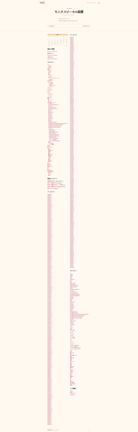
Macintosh (49, 76)
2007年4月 (49, 389)
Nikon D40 (49, 109)
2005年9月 (49, 413)
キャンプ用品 (50, 82)
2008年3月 (49, 375)
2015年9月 (49, 278)
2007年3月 (49, 390)
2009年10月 (49, 353)
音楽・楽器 (70, 8)
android (49, 70)
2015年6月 (49, 280)
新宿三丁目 (50, 154)
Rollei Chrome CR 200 (52, 137)
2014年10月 (49, 290)
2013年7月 (49, 304)
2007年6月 (49, 387)
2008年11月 (49, 365)
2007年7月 (49, 385)
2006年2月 (49, 406)
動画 (49, 141)
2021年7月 (49, 250)
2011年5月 (49, 329)
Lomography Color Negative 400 (53, 134)
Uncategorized (49, 80)
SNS (90, 2)
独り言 (48, 165)
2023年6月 (49, 241)
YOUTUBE (51, 143)
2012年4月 (49, 323)
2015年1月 (49, 286)
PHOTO (93, 2)
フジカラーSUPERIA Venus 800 (54, 140)
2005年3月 (49, 420)
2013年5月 (49, 307)
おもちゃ (48, 87)
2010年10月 (49, 338)
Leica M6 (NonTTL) (51, 107)
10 (60, 39)
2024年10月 (49, 221)
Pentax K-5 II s (50, 112)
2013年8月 (49, 303)
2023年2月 (49, 246)
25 (63, 42)
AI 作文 (49, 65)
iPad (48, 73)
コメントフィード (73, 393)
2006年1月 (49, 408)
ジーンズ (49, 95)
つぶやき (48, 90)
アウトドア (49, 81)
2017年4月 (49, 263)
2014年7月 (49, 293)
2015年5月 (49, 281)
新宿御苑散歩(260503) (51, 181)
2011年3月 (49, 332)
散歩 (48, 148)
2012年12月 (49, 313)
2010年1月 (49, 349)
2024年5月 (49, 227)
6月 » (66, 45)
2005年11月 (49, 410)
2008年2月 (49, 377)
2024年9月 (49, 222)
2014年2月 (49, 299)
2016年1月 (49, 276)
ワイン (49, 174)
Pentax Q (49, 119)
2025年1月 (49, 217)
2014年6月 (49, 295)
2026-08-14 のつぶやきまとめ (52, 51)
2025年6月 (49, 211)
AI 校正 (49, 67)
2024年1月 (49, 232)
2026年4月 (49, 199)
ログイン (71, 390)
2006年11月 (49, 395)
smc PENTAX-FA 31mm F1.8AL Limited (54, 125)
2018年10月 (49, 258)
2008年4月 (49, 374)
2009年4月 (49, 359)
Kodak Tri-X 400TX (52, 133)
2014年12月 (49, 287)
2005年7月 (49, 415)
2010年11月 (49, 337)
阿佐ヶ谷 (49, 160)
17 (60, 40)
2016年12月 (49, 266)
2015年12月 (49, 277)
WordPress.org (72, 394)
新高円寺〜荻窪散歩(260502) (52, 182)
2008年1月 (49, 378)
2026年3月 (49, 200)
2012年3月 (49, 324)
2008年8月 (49, 369)
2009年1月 (49, 363)
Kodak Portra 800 (51, 130)
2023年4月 (49, 244)
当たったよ (49, 146)
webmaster (67, 14)
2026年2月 (49, 201)
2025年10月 (49, 206)
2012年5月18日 (72, 14)
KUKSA (48, 68)
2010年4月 (49, 346)
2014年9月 (49, 291)
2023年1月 (49, 247)
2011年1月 (49, 334)
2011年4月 (49, 331)
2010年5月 (49, 344)
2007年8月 (49, 384)
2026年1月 (49, 203)
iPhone (49, 74)
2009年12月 (49, 350)
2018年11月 (49, 257)
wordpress (50, 79)
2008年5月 (49, 373)
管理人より (49, 166)
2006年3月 (49, 405)
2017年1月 (49, 265)
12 (66, 39)
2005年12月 (49, 409)
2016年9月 (49, 268)
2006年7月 (49, 400)
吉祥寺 (49, 151)
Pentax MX (50, 116)
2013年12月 (49, 302)
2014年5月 (49, 296)
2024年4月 (49, 229)
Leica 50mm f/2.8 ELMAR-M (52, 104)
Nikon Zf (49, 111)
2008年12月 (49, 364)
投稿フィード (72, 392)
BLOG (88, 2)
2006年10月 (49, 396)
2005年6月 (49, 416)
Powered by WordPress (56, 429)
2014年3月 (49, 298)
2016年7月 (49, 271)
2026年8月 (49, 194)
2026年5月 (49, 198)
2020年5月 (49, 252)
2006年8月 (49, 399)
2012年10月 (49, 316)
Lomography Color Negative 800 (53, 135)
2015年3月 (49, 283)
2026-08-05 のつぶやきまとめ (52, 55)
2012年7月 (49, 319)
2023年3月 (49, 245)
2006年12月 (49, 394)
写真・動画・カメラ (50, 102)
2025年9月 (49, 207)
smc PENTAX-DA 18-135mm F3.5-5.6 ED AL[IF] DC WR (57, 123)
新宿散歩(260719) (50, 53)
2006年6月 (49, 401)
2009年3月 (49, 360)
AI (47, 64)
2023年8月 (49, 239)
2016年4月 (49, 272)
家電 (48, 145)
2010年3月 (49, 347)
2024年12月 (49, 219)
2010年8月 (49, 341)
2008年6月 (49, 372)
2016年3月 (49, 273)
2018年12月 (49, 256)
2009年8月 (49, 354)
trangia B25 (50, 84)
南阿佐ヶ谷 (50, 150)
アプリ (50, 75)
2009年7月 (49, 355)
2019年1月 (49, 255)
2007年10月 (49, 382)
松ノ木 (49, 157)
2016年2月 (49, 275)
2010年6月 (49, 343)
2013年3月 (49, 309)
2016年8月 (49, 270)
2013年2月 (49, 311)
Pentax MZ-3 (50, 118)
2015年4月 (49, 282)
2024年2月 (49, 231)
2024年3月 (49, 230)
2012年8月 (49, 318)
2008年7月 (49, 370)
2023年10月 (49, 236)
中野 (49, 149)
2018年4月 (49, 261)
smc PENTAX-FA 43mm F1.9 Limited (54, 127)
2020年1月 (49, 254)
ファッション (49, 93)
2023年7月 (49, 240)
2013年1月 (49, 312)
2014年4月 (49, 297)
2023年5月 (49, 242)
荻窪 (49, 159)
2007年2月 (49, 392)
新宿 (49, 152)
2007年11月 (49, 380)
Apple (49, 72)
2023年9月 (49, 237)
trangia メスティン (52, 85)
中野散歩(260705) (50, 57)
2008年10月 (49, 367)
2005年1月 (49, 423)
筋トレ (49, 101)
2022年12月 (49, 249)
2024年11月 (49, 220)
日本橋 (49, 156)
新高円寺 (49, 155)
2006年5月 (49, 403)
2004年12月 (49, 424)
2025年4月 (49, 214)
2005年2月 (49, 421)
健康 (48, 98)
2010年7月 (49, 342)
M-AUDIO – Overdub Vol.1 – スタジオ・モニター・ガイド (68, 20)
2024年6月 (49, 226)
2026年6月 (49, 196)
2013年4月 (49, 308)
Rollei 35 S (49, 120)
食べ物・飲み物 (50, 171)
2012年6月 (49, 321)
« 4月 (48, 45)
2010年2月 (49, 348)
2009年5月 (49, 358)
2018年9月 (49, 260)
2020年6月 (49, 251)
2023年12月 (49, 234)
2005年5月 (49, 418)
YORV (51, 429)
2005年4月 (49, 419)
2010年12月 (49, 336)
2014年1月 (49, 301)
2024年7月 (49, 225)
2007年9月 (49, 383)
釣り (48, 169)
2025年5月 (49, 212)
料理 (49, 175)
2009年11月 (49, 352)
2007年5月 (49, 388)
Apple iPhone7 (50, 103)
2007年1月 (49, 393)
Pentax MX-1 (50, 117)
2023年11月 (49, 235)
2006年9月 (49, 398)
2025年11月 (49, 205)
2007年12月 (49, 379)
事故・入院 (49, 97)
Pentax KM (49, 114)
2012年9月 (49, 317)
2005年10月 (49, 411)
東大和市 (48, 164)
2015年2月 (49, 285)
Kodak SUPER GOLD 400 (53, 132)
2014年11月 (49, 288)
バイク (48, 92)
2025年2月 (49, 216)
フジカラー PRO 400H (52, 139)
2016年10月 (49, 267)
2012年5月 (49, 322)
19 (66, 40)
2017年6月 (49, 262)
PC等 (67, 8)
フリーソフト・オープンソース (53, 78)
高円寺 (49, 161)
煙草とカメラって (50, 188)
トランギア (51, 86)
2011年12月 (49, 326)
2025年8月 (49, 209)
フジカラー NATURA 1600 (53, 138)
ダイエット (50, 99)
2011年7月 (49, 328)
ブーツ (49, 96)
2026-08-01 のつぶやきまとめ (52, 58)
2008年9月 (49, 368)
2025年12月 (49, 204)
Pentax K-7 (49, 113)
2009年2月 (49, 362)
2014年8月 (49, 292)
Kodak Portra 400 (51, 129)
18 (63, 40)
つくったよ (49, 88)
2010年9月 (49, 339)
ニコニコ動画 (51, 144)
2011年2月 (49, 333)
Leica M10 (49, 106)
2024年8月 (49, 224)
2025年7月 (49, 210)
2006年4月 (49, 404)
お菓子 (49, 172)
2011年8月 (49, 327)
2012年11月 (49, 314)
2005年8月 (49, 414)
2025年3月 (49, 215)
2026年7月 (49, 195)
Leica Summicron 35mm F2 (52, 108)
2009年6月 (49, 357)
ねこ (48, 91)
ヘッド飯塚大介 (60, 184)
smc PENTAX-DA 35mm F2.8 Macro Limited (55, 124)
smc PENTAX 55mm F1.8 (52, 122)
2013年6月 (49, 306)
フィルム (49, 128)
